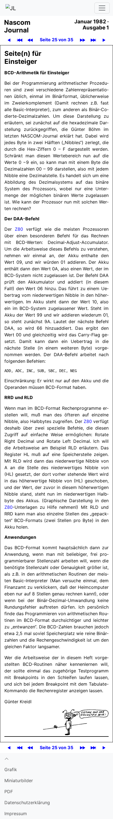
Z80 (19, 229)
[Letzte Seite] (93, 39)
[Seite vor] (104, 39)
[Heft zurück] (30, 39)
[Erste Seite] (19, 39)
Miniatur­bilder (18, 780)
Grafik (10, 769)
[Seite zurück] (9, 39)
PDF (8, 791)
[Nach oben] (56, 758)
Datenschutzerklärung (27, 802)
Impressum (15, 813)
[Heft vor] (82, 39)
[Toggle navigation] (102, 7)
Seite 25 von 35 (56, 39)
